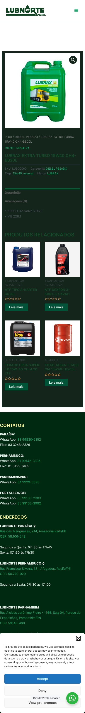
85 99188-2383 (29, 498)
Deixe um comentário (18, 45)
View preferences (43, 703)
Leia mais (16, 307)
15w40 (17, 173)
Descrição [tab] (13, 193)
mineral (28, 173)
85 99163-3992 (29, 503)
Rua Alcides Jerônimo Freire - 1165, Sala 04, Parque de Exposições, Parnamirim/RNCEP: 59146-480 (40, 618)
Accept (42, 679)
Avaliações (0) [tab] (16, 201)
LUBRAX (52, 173)
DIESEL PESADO (26, 136)
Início (8, 136)
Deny (42, 691)
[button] (78, 638)
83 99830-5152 (29, 440)
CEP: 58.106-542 (13, 536)
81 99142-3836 (29, 461)
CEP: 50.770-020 (13, 574)
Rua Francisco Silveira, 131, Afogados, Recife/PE (35, 569)
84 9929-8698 (28, 482)
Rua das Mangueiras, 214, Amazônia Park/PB (33, 531)
